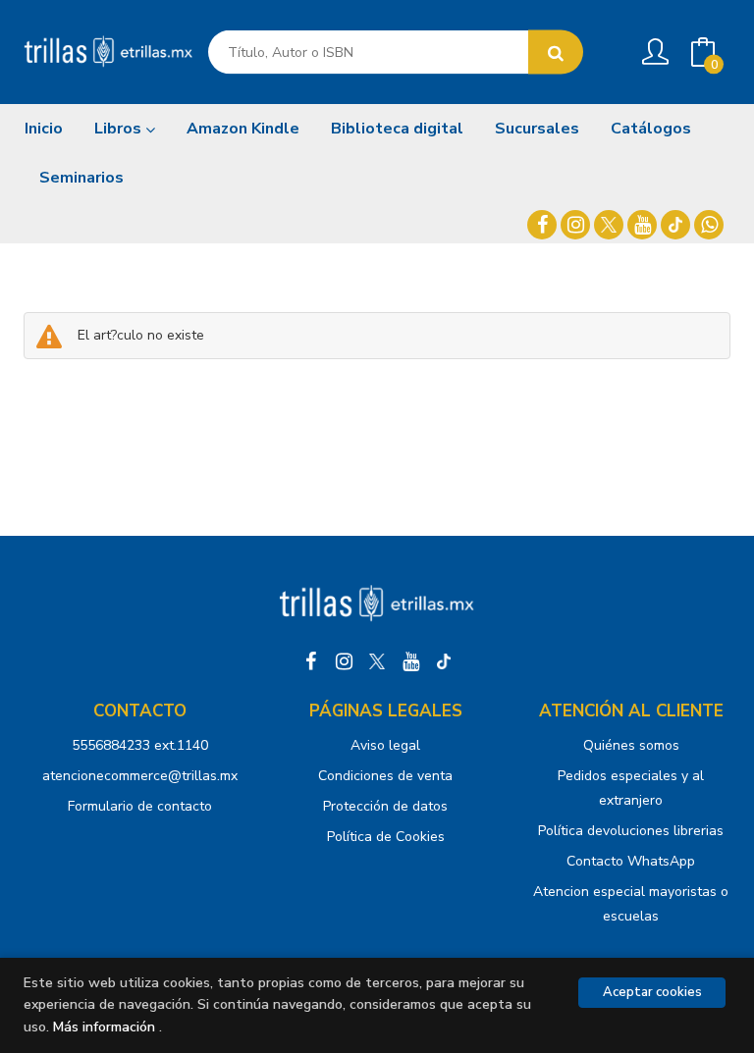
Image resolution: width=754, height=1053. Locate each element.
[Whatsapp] (709, 224)
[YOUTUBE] (642, 224)
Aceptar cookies (652, 992)
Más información (104, 1027)
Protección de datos (385, 806)
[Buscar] (555, 52)
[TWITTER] (608, 224)
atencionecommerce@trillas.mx (140, 775)
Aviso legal (385, 745)
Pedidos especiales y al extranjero (631, 788)
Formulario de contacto (140, 806)
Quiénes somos (631, 745)
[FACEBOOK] (542, 224)
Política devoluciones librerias (631, 830)
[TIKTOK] (675, 224)
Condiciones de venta (385, 775)
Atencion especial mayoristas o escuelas (630, 903)
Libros (119, 128)
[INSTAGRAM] (575, 224)
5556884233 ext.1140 (140, 745)
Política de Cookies (386, 836)
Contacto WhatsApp (630, 861)
